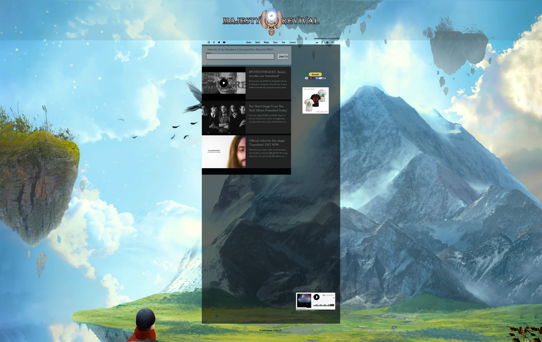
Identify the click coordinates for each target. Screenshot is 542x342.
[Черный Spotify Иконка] (327, 42)
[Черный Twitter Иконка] (219, 42)
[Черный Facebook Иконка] (214, 42)
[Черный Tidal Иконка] (332, 42)
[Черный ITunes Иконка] (322, 42)
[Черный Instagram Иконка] (208, 42)
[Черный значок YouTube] (224, 42)
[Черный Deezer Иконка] (316, 42)
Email (208, 53)
